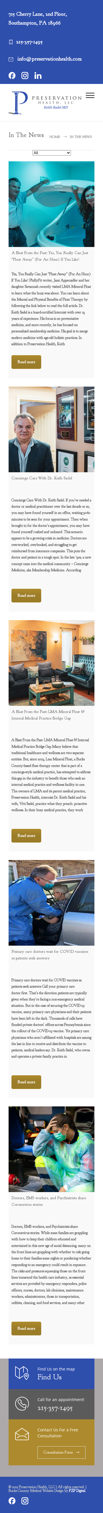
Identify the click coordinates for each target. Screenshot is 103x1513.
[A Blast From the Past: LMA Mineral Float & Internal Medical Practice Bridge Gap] (51, 663)
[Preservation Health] (47, 102)
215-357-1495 (55, 1407)
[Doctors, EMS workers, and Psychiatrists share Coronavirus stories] (51, 1149)
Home (54, 136)
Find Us (49, 1377)
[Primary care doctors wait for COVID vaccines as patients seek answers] (51, 903)
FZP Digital (77, 1490)
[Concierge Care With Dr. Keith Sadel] (51, 429)
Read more (26, 361)
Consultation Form (58, 1452)
